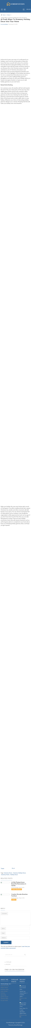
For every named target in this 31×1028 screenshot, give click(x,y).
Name (3, 928)
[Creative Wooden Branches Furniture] (5, 899)
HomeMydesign (10, 1022)
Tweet (2, 868)
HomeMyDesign (18, 1025)
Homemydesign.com (6, 984)
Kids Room (18, 889)
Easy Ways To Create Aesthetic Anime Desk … (23, 1011)
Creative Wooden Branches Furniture (19, 895)
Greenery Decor (8, 873)
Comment (4, 913)
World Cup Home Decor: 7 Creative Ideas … (24, 994)
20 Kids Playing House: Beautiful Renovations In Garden (18, 884)
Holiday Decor (14, 874)
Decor (13, 889)
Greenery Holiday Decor (19, 873)
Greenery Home (5, 874)
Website (4, 937)
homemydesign (4, 24)
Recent (8, 965)
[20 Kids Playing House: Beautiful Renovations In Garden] (5, 885)
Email (3, 933)
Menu (27, 9)
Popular (8, 962)
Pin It (13, 868)
